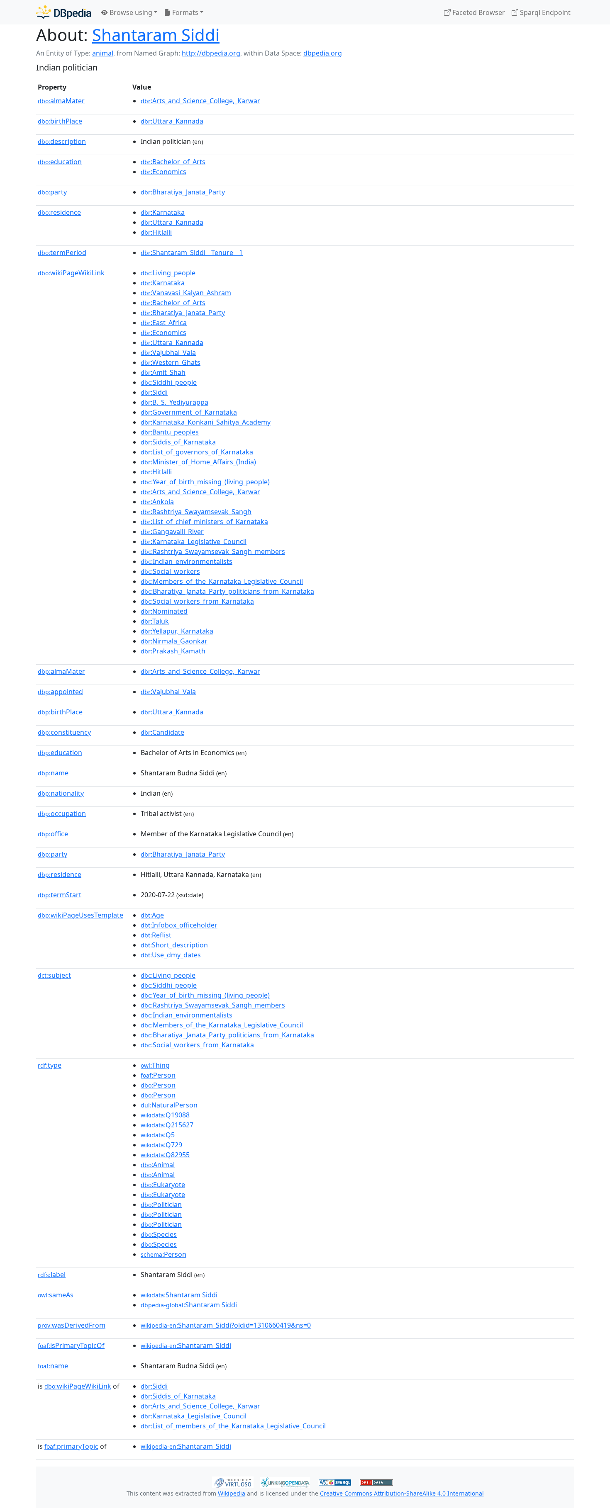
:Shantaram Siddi (179, 1294)
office (53, 833)
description (62, 141)
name (53, 772)
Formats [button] (184, 12)
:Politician (161, 1204)
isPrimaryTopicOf (71, 1345)
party (52, 192)
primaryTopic (71, 1446)
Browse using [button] (130, 12)
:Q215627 (167, 1124)
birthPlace (60, 121)
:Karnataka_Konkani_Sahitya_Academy (206, 422)
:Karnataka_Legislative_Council (193, 541)
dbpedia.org (322, 53)
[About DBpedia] (63, 12)
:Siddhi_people (169, 382)
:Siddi (154, 392)
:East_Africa (164, 322)
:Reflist (156, 935)
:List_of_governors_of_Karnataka (197, 452)
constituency (64, 732)
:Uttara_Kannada (172, 121)
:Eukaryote (163, 1184)
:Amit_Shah (163, 372)
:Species (159, 1234)
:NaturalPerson (169, 1105)
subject (54, 975)
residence (59, 212)
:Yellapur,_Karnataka (177, 631)
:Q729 (161, 1144)
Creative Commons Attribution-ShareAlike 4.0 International (402, 1493)
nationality (61, 793)
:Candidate (162, 732)
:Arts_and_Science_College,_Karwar (200, 100)
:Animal (158, 1164)
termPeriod (62, 252)
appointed (60, 691)
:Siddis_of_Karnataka (178, 442)
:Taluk (155, 621)
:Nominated (164, 611)
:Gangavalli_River (172, 531)
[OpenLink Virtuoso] (233, 1481)
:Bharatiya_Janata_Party (183, 192)
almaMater (61, 100)
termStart (59, 894)
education (60, 161)
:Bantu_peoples (170, 432)
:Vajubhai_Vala (168, 352)
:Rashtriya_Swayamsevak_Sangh (196, 511)
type (49, 1065)
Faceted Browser (478, 12)
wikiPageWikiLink (71, 272)
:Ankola (157, 501)
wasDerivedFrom (71, 1325)
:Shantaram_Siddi (186, 1345)
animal (102, 53)
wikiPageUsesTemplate (80, 915)
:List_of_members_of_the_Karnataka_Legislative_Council (233, 1425)
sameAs (55, 1294)
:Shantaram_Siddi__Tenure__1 (192, 252)
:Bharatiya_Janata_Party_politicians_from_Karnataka (227, 591)
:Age (152, 915)
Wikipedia (231, 1493)
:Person (158, 1075)
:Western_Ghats (170, 362)
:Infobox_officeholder (179, 925)
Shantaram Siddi (156, 34)
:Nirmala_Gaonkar (174, 641)
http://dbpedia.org (211, 53)
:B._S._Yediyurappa (174, 402)
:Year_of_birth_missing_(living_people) (205, 481)
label (52, 1274)
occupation (62, 813)
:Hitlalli (156, 232)
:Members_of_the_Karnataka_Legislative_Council (222, 581)
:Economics (163, 171)
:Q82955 (165, 1154)
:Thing (155, 1065)
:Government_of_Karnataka (189, 412)
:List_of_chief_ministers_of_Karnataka (204, 521)
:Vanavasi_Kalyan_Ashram (186, 292)
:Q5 (158, 1134)
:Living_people (168, 272)
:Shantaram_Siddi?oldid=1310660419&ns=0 (226, 1325)
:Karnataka (163, 212)
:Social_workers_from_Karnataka (197, 601)
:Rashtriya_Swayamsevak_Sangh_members (213, 551)
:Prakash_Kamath (173, 651)
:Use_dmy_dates (171, 954)
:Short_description (174, 944)
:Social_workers (170, 571)
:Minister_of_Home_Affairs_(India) (198, 461)
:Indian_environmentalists (186, 561)
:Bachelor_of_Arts (173, 161)
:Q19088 (165, 1114)
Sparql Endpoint (544, 12)
